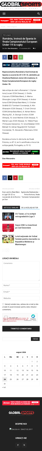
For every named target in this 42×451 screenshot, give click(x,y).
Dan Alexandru (13, 48)
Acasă (3, 27)
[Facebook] (4, 57)
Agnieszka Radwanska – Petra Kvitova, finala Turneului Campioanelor (30, 194)
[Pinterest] (15, 57)
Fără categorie (12, 27)
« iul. (4, 387)
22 (32, 375)
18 (11, 375)
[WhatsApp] (20, 57)
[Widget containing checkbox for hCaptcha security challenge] (20, 317)
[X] (10, 57)
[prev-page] (3, 250)
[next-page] (7, 250)
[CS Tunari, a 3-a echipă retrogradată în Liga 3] (8, 216)
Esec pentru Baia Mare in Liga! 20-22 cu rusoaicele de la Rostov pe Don (11, 196)
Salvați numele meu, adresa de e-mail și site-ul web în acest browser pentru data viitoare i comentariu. (20, 306)
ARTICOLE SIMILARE (11, 208)
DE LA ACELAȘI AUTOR (29, 208)
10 (5, 370)
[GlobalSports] (21, 5)
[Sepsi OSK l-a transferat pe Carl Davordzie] (8, 228)
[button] (4, 14)
